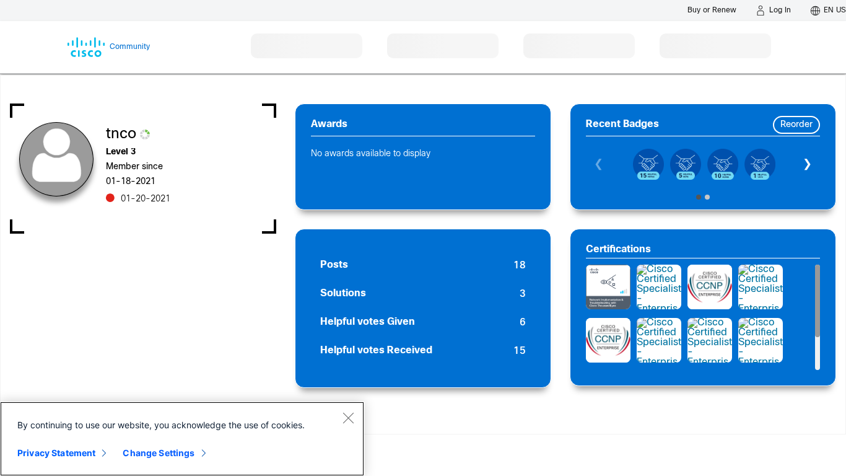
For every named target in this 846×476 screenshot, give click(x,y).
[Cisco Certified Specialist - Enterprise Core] (659, 340)
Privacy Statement (56, 452)
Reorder (796, 125)
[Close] (348, 418)
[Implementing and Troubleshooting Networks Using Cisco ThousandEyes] (608, 287)
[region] (182, 439)
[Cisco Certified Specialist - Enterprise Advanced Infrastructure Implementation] (659, 287)
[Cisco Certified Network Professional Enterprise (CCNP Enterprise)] (709, 287)
